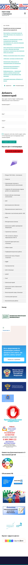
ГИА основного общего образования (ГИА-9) (11, 236)
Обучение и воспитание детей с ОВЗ (15, 213)
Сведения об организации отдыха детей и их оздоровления (14, 190)
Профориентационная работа (13, 251)
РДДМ (6, 261)
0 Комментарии (19, 85)
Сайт (3, 127)
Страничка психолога (11, 231)
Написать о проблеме (14, 359)
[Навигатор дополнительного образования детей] (14, 463)
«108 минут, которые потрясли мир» (13, 58)
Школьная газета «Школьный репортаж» (13, 287)
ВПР (6, 201)
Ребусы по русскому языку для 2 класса (14, 55)
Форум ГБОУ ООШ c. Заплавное (13, 175)
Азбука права (9, 247)
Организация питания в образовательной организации (14, 184)
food (6, 278)
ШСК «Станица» (9, 270)
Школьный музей (10, 282)
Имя (3, 114)
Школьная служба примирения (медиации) (13, 226)
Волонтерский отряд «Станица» (14, 292)
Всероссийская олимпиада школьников (12, 195)
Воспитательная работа (11, 300)
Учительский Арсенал (11, 296)
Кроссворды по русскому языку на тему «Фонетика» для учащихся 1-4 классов (13, 34)
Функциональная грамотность (13, 209)
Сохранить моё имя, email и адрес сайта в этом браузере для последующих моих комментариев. (14, 135)
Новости (7, 179)
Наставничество (9, 266)
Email (4, 120)
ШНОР (7, 274)
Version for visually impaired (14, 151)
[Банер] (14, 316)
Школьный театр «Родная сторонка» (12, 256)
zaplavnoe (8, 85)
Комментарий (6, 104)
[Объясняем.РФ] (14, 482)
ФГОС (6, 217)
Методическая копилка (11, 221)
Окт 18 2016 (6, 25)
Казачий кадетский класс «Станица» (12, 242)
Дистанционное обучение (12, 205)
